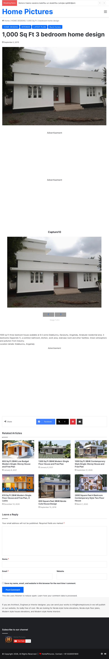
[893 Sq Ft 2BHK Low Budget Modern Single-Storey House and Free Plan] (18, 449)
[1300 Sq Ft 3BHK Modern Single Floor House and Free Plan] (54, 449)
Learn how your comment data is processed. (57, 596)
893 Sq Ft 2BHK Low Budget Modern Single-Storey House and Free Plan (16, 464)
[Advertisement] (54, 155)
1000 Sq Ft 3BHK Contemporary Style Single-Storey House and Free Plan (90, 464)
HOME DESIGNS (18, 21)
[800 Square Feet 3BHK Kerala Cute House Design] (54, 486)
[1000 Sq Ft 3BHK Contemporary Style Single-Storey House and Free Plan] (91, 449)
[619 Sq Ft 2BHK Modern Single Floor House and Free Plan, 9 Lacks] (18, 483)
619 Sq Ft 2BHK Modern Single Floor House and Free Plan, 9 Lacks (16, 498)
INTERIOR (26, 27)
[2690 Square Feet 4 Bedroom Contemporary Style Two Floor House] (91, 483)
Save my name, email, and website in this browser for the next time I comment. (40, 583)
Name (5, 559)
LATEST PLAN (39, 27)
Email (5, 571)
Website (60, 571)
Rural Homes (55, 27)
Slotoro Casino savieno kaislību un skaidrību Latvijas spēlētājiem (46, 3)
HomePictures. (48, 654)
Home (7, 21)
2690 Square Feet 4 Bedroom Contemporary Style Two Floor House (89, 498)
